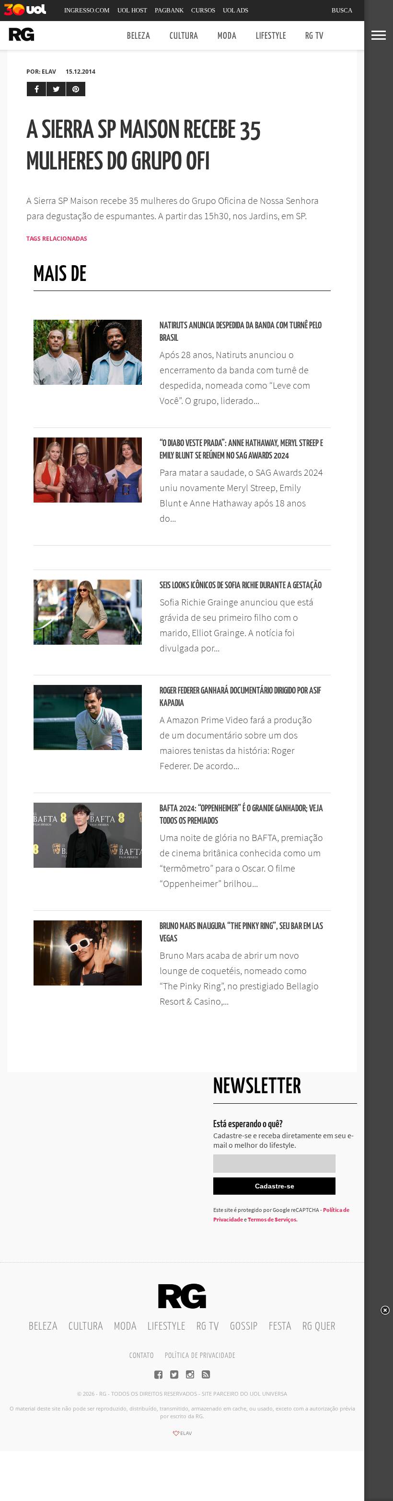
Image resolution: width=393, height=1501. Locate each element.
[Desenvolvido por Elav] (182, 1436)
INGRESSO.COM (87, 10)
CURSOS (203, 10)
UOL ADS (235, 10)
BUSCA (342, 10)
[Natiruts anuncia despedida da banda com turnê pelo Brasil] (88, 382)
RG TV (314, 36)
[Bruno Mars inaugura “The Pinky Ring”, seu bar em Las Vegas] (88, 982)
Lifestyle (271, 36)
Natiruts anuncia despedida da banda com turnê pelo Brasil (241, 332)
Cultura (184, 36)
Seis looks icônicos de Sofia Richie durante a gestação (241, 585)
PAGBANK (169, 10)
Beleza (138, 36)
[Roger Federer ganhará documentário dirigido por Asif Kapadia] (88, 747)
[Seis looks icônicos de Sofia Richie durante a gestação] (88, 642)
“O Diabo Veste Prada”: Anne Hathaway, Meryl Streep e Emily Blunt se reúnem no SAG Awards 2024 (241, 449)
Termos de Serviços (272, 1219)
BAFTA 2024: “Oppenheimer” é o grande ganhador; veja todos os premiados (241, 815)
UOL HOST (132, 10)
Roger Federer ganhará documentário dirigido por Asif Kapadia (240, 697)
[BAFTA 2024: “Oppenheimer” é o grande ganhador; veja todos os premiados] (88, 865)
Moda (227, 36)
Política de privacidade (200, 1355)
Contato (141, 1355)
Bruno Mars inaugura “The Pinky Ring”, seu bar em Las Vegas (241, 932)
